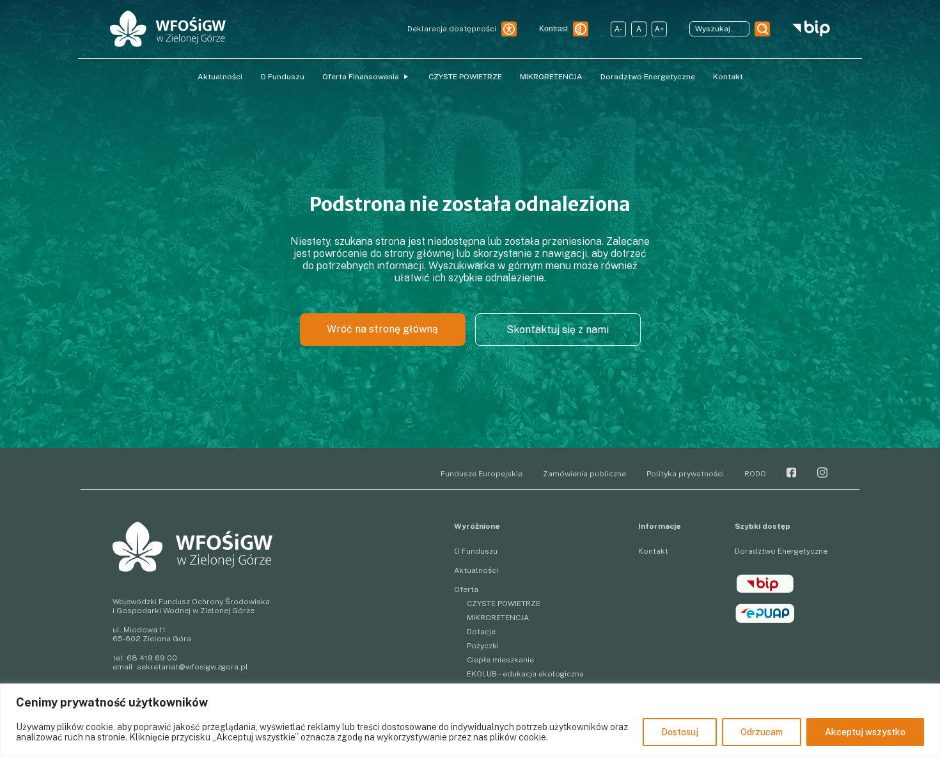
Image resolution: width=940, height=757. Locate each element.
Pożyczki (483, 645)
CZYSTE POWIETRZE (465, 76)
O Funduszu (282, 76)
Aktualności (220, 76)
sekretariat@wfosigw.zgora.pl (192, 666)
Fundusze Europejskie (481, 473)
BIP (765, 583)
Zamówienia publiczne (584, 473)
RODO (755, 473)
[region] (470, 720)
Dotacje (481, 631)
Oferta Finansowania (360, 76)
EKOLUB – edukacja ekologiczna (525, 673)
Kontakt (728, 76)
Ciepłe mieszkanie (500, 659)
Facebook (792, 472)
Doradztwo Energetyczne (647, 76)
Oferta (466, 589)
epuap (765, 613)
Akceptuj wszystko (865, 732)
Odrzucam (761, 732)
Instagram (822, 472)
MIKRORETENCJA (551, 76)
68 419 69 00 (152, 657)
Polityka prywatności (685, 473)
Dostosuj (679, 732)
